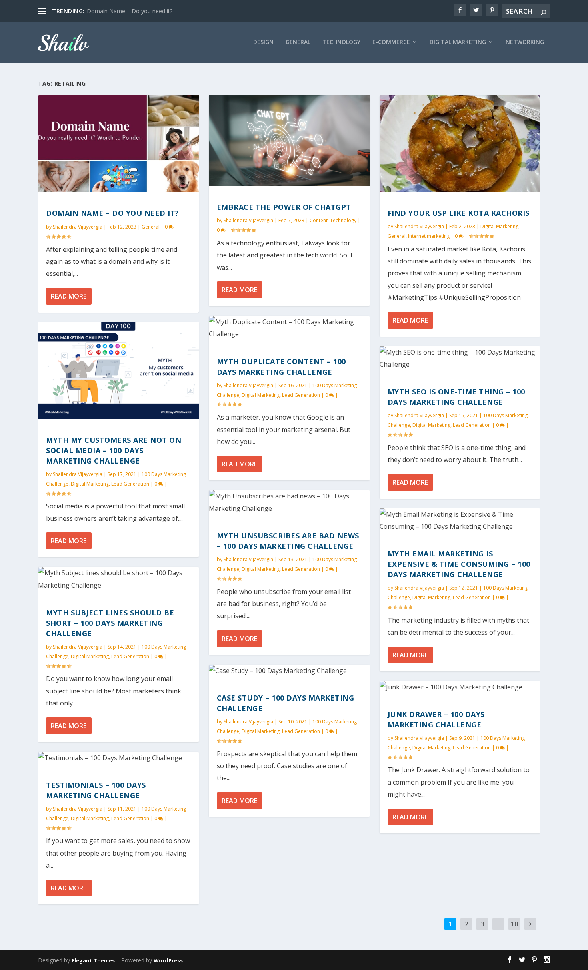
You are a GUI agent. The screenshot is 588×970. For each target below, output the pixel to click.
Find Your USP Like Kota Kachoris (459, 213)
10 (514, 924)
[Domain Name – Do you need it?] (118, 143)
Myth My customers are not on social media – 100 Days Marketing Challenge (113, 450)
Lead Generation (130, 483)
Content (319, 220)
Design (263, 42)
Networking (525, 42)
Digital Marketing (90, 483)
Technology (341, 42)
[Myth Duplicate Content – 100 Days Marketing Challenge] (289, 328)
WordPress (168, 960)
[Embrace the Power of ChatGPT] (289, 140)
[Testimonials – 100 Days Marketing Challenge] (118, 758)
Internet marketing (429, 236)
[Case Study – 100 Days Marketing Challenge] (289, 671)
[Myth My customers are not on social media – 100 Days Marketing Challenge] (118, 370)
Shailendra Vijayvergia (77, 226)
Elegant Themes (93, 960)
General (298, 42)
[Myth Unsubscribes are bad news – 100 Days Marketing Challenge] (289, 502)
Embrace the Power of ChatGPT (284, 207)
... (498, 924)
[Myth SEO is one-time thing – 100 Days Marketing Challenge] (460, 358)
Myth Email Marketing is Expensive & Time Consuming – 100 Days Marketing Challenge (459, 564)
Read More (68, 296)
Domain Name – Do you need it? (129, 11)
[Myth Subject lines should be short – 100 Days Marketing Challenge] (118, 579)
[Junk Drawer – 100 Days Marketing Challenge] (460, 687)
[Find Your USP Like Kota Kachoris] (460, 143)
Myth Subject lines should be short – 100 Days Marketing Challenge (110, 623)
